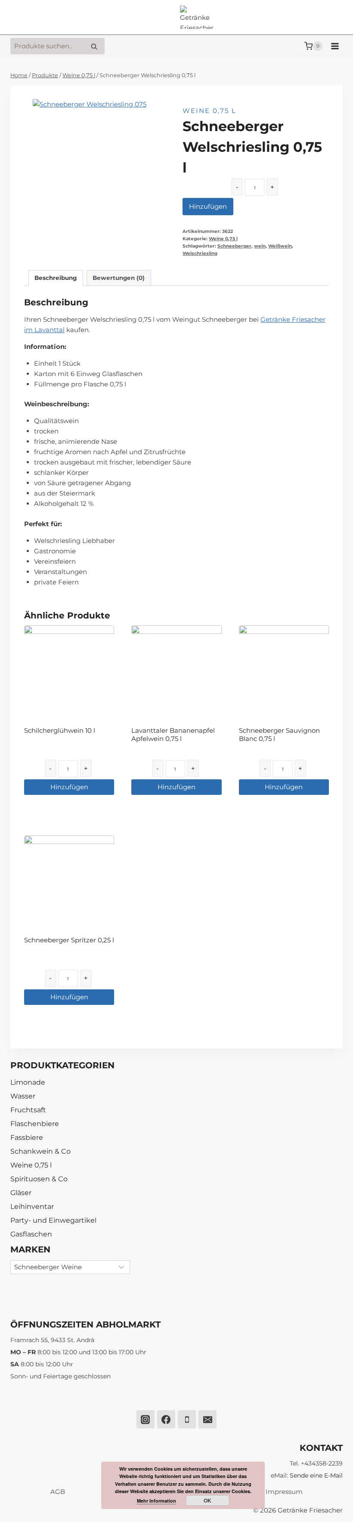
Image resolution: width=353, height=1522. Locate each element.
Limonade (27, 1082)
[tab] (55, 278)
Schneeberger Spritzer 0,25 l (69, 940)
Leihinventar (32, 1206)
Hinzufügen (208, 206)
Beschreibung (55, 277)
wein (260, 246)
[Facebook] (166, 1419)
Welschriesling (200, 253)
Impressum (284, 1491)
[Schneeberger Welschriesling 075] (97, 164)
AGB (57, 1491)
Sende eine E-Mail (316, 1475)
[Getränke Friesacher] (198, 17)
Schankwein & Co (40, 1151)
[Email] (207, 1419)
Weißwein (280, 246)
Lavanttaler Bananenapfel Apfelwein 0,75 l (173, 734)
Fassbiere (26, 1137)
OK (207, 1500)
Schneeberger (234, 246)
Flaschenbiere (34, 1124)
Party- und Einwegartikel (53, 1220)
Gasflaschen (31, 1234)
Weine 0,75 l (209, 111)
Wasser (22, 1096)
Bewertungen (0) (119, 277)
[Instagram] (145, 1419)
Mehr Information (156, 1500)
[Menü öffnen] (335, 46)
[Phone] (187, 1419)
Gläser (20, 1193)
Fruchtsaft (28, 1110)
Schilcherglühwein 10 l (59, 730)
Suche (96, 46)
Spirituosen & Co (39, 1179)
